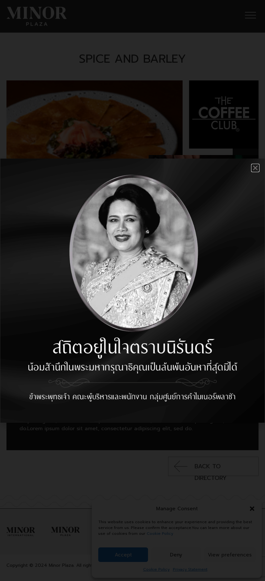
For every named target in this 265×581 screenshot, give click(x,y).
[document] (132, 290)
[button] (255, 168)
